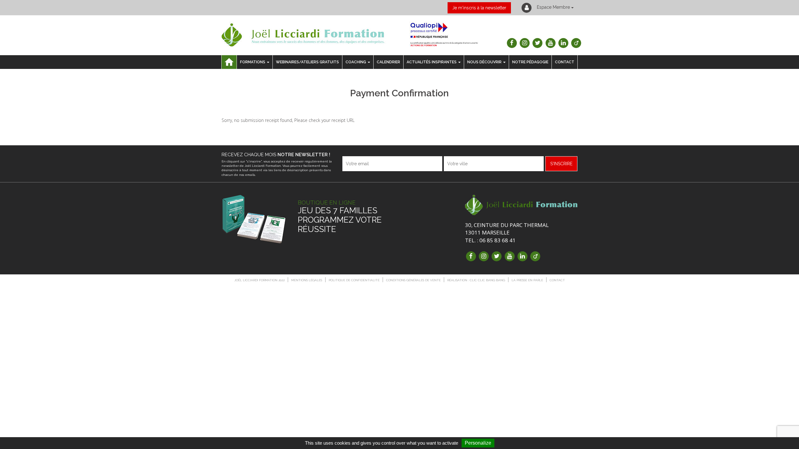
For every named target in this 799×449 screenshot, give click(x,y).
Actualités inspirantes (432, 62)
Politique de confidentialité (354, 280)
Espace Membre (553, 7)
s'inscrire (561, 163)
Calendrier (388, 62)
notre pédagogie (530, 62)
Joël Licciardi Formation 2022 (259, 280)
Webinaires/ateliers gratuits (307, 62)
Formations (252, 62)
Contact (564, 62)
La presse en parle (527, 280)
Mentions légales (306, 280)
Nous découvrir (484, 62)
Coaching (356, 62)
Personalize (478, 443)
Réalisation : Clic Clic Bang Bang (476, 280)
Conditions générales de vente (413, 280)
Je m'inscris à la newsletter (479, 7)
